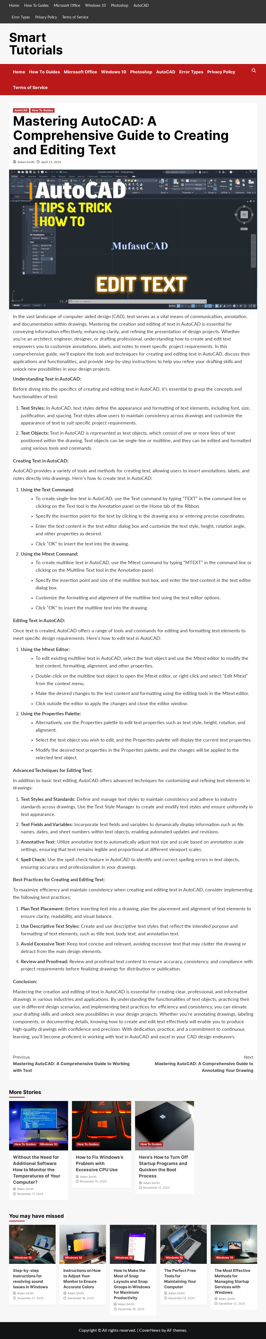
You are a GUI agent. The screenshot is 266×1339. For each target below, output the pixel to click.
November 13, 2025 (156, 1187)
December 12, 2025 (232, 1303)
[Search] (254, 70)
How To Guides (36, 6)
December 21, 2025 (30, 1298)
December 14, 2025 (181, 1298)
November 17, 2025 (30, 1194)
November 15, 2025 (93, 1181)
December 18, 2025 (81, 1298)
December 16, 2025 (131, 1309)
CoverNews (150, 1330)
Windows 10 (95, 6)
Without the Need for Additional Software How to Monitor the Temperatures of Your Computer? (36, 1169)
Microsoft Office (67, 6)
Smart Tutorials (36, 43)
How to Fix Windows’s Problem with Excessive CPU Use (99, 1163)
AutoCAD (141, 6)
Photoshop (119, 6)
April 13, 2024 (51, 162)
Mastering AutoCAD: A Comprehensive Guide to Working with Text (71, 1063)
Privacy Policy (46, 17)
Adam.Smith (26, 162)
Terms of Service (75, 17)
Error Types (21, 17)
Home (14, 6)
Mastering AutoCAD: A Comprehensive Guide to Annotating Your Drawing (204, 1063)
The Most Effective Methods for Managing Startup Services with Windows (232, 1281)
